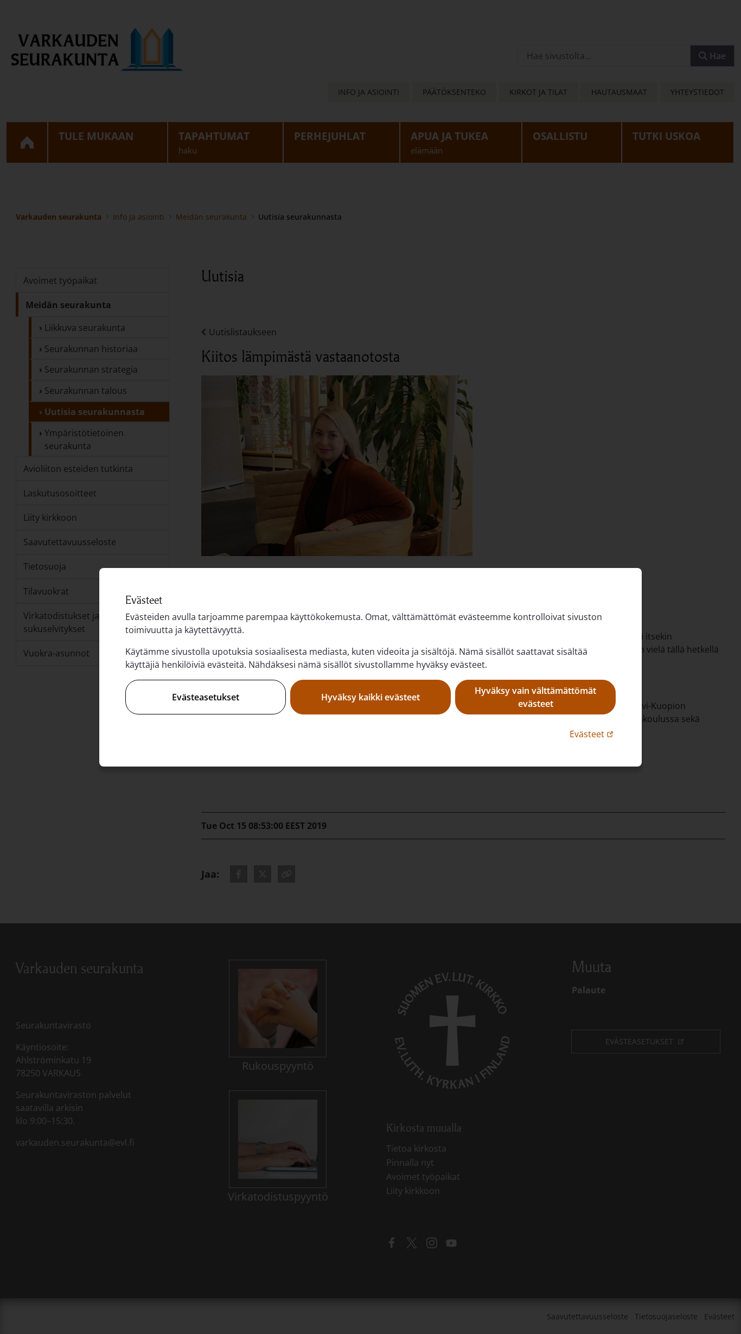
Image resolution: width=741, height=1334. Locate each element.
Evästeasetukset (205, 697)
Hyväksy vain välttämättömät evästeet (535, 697)
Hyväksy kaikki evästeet (370, 697)
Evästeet (593, 733)
